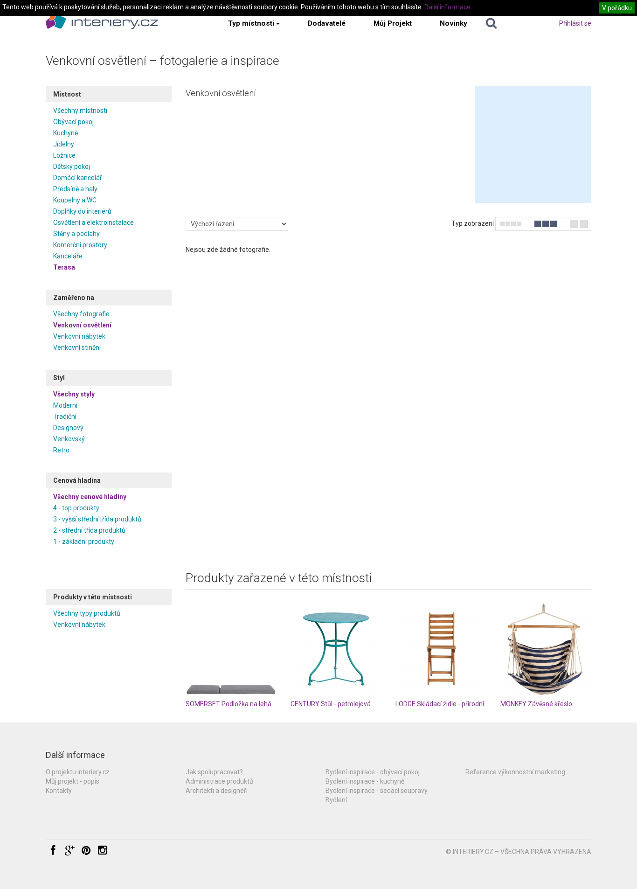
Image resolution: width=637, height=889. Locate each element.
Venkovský (69, 439)
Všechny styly (74, 394)
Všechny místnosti (80, 110)
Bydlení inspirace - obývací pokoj (372, 772)
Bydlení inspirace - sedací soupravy (376, 790)
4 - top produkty (76, 508)
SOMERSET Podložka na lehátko (233, 704)
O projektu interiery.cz (78, 772)
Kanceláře (68, 256)
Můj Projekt (393, 23)
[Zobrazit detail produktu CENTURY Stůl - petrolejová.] (336, 649)
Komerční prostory (80, 245)
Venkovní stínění (77, 347)
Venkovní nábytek (79, 336)
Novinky (453, 23)
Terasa (64, 267)
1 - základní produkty (83, 541)
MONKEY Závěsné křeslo (536, 704)
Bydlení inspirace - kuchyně (364, 781)
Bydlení (336, 800)
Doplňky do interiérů (82, 211)
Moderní (65, 405)
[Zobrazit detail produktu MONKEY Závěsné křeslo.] (545, 649)
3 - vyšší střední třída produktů (97, 519)
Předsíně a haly (75, 189)
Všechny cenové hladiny (89, 496)
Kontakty (59, 790)
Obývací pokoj (73, 121)
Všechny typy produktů (86, 613)
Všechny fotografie (81, 314)
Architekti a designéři (217, 790)
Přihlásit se (575, 23)
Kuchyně (65, 133)
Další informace (447, 7)
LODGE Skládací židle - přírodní (439, 704)
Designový (68, 427)
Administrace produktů (219, 781)
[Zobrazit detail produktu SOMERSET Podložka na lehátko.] (231, 649)
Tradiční (64, 416)
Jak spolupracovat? (214, 772)
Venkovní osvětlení (82, 325)
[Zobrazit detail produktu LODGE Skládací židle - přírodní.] (440, 649)
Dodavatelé (327, 23)
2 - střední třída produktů (89, 530)
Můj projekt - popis (72, 781)
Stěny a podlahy (76, 233)
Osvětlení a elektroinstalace (93, 222)
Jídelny (63, 144)
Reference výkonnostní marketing (515, 772)
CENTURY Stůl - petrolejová (331, 704)
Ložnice (64, 155)
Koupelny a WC (75, 200)
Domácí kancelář (77, 177)
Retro (61, 450)
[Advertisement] (533, 144)
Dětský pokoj (71, 166)
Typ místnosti (251, 23)
